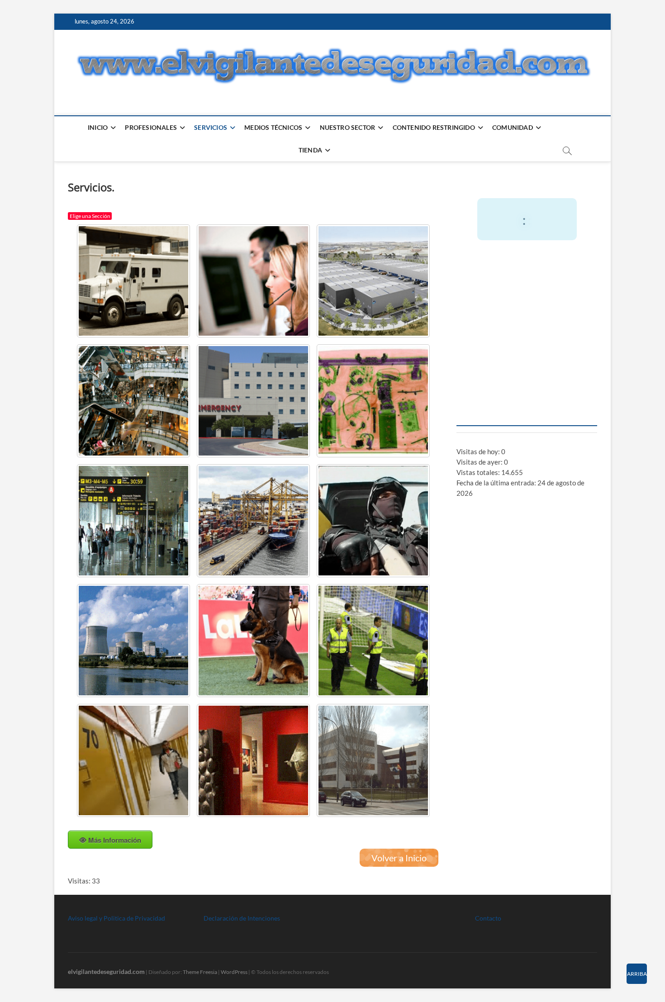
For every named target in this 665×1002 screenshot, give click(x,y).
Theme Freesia (200, 972)
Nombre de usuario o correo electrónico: (521, 270)
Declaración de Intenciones (242, 918)
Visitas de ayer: (480, 462)
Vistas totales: (478, 472)
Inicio (98, 127)
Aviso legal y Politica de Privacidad (116, 918)
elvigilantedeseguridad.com (106, 971)
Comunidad (512, 127)
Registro (563, 379)
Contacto (488, 918)
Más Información (114, 840)
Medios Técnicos (273, 127)
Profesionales (151, 127)
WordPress (234, 972)
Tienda (310, 150)
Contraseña (477, 309)
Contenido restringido (434, 127)
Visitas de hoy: (478, 451)
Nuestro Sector (347, 127)
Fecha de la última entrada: (496, 483)
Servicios (210, 127)
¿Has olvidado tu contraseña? (527, 407)
